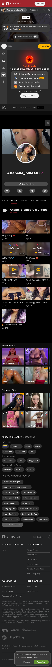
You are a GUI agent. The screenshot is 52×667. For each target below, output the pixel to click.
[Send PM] (45, 191)
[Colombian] (5, 446)
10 (6, 239)
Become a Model (8, 587)
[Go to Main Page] (16, 3)
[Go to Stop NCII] (17, 637)
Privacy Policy (32, 550)
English (40, 537)
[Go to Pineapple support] (4, 637)
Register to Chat (29, 96)
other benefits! (34, 91)
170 (6, 328)
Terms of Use (32, 555)
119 (31, 306)
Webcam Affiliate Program (12, 596)
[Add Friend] (32, 191)
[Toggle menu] (3, 3)
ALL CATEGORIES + (12, 525)
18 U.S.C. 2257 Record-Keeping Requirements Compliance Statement (24, 647)
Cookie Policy (32, 657)
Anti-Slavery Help (33, 574)
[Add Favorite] (4, 46)
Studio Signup (7, 591)
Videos (34, 10)
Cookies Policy (33, 564)
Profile (5, 200)
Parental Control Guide (35, 569)
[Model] (47, 123)
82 (6, 306)
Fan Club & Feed (38, 200)
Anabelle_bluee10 (11, 437)
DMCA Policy (32, 559)
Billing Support (32, 591)
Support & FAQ (32, 587)
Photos (24, 200)
